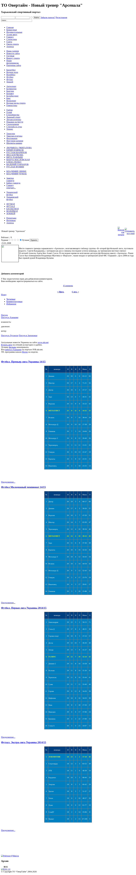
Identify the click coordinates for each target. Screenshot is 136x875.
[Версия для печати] (121, 230)
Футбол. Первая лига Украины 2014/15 (23, 607)
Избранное (11, 304)
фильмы (12, 347)
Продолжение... (8, 482)
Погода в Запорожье (28, 335)
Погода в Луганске (9, 335)
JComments (68, 286)
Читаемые (10, 299)
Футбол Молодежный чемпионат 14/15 (23, 487)
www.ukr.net (43, 342)
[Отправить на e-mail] (130, 230)
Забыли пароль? (48, 17)
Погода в (9, 317)
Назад (3, 294)
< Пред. (60, 292)
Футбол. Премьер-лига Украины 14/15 (23, 361)
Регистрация (61, 17)
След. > (75, 292)
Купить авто (6, 345)
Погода (4, 315)
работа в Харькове (13, 349)
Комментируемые (14, 301)
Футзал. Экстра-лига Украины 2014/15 (23, 742)
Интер (25, 352)
